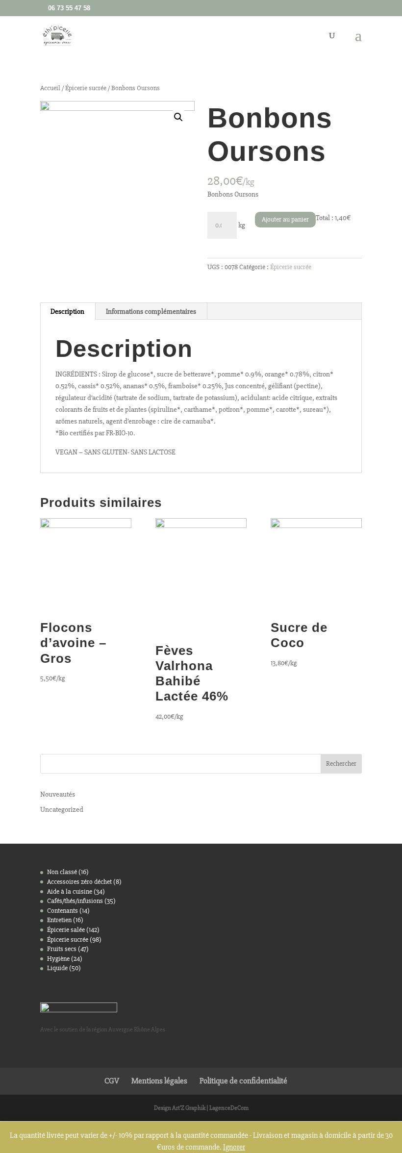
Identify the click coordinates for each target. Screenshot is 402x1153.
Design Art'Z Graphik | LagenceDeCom (201, 1108)
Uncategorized (61, 809)
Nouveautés (57, 794)
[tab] (68, 311)
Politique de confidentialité (243, 1081)
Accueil (50, 88)
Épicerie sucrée (85, 88)
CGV (111, 1081)
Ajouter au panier (285, 219)
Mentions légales (159, 1081)
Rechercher (341, 763)
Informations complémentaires (151, 311)
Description (67, 311)
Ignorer (234, 1147)
